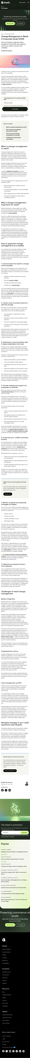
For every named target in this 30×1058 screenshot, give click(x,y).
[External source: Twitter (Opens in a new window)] (6, 790)
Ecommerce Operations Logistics (9, 870)
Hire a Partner (5, 1020)
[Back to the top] (3, 939)
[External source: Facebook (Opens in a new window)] (2, 790)
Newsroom (5, 960)
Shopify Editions (6, 952)
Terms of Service (6, 1036)
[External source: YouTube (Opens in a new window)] (10, 1051)
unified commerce (7, 84)
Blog (3, 992)
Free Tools (5, 1003)
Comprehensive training (7, 391)
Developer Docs (6, 972)
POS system (10, 293)
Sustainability (5, 963)
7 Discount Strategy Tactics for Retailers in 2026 (14, 866)
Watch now (8, 494)
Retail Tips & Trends (9, 34)
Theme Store (5, 975)
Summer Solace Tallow (7, 636)
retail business (7, 549)
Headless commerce (6, 849)
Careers (4, 955)
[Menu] (28, 2)
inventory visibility (13, 280)
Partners (4, 980)
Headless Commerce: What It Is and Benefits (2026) (14, 851)
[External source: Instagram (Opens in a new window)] (13, 1051)
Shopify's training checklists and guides (18, 431)
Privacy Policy (5, 1041)
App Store (4, 977)
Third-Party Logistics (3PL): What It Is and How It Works (14, 873)
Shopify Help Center (7, 1014)
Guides (4, 997)
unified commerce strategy (16, 429)
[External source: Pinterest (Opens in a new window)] (23, 1051)
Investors (4, 957)
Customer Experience (6, 891)
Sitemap (4, 1044)
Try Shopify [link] (15, 109)
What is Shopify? (6, 949)
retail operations (13, 213)
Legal (3, 1039)
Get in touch (22, 2)
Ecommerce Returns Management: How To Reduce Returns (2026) (14, 880)
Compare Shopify (6, 994)
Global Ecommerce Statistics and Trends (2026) (13, 887)
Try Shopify (20, 23)
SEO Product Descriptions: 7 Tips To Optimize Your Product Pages (14, 900)
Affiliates (4, 983)
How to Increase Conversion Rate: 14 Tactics (12, 859)
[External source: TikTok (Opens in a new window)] (17, 1051)
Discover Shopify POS (10, 770)
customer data (16, 285)
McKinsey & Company (12, 171)
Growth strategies (6, 856)
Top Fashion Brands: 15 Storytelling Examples (12, 893)
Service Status (6, 1023)
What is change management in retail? (16, 127)
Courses (4, 1000)
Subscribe (24, 832)
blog (2, 34)
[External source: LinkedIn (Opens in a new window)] (9, 790)
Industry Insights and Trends (8, 885)
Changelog (5, 1006)
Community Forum (6, 1017)
